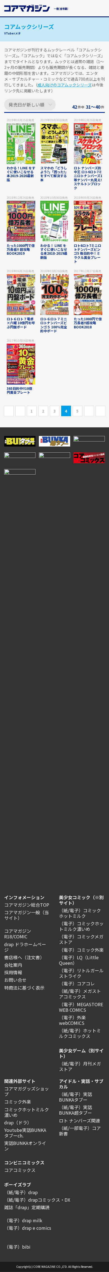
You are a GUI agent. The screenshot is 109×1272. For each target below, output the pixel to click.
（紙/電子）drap (21, 1192)
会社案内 (13, 964)
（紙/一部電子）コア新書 (80, 1131)
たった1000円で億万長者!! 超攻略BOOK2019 (21, 249)
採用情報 (13, 972)
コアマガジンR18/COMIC (17, 934)
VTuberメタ (12, 33)
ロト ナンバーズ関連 (79, 1120)
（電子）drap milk (23, 1220)
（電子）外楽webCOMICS (72, 1020)
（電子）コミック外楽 (81, 949)
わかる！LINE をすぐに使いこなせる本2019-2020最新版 (21, 173)
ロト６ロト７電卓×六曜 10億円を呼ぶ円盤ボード (21, 322)
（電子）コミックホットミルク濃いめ (81, 926)
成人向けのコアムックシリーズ (64, 85)
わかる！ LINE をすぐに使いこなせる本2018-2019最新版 (53, 251)
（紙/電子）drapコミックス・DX (37, 1199)
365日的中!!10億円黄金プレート (19, 390)
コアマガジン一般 (22, 912)
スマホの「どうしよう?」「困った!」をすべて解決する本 (54, 173)
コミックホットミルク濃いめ (26, 1112)
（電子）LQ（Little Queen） (79, 960)
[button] (102, 7)
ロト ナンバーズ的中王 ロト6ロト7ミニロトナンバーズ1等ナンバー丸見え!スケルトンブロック (88, 177)
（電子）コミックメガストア (81, 939)
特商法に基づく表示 (24, 987)
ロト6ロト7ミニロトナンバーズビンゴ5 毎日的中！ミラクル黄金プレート (87, 253)
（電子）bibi (17, 1246)
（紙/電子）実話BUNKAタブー (75, 1097)
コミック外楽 (17, 1101)
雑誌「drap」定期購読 (26, 1207)
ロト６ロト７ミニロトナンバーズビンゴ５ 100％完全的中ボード (53, 324)
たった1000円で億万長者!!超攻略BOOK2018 (88, 322)
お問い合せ (15, 979)
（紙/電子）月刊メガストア (80, 1066)
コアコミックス (19, 1170)
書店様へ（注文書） (24, 957)
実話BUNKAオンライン (25, 1146)
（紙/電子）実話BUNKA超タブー (75, 1110)
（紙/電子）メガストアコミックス (80, 994)
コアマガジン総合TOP (26, 904)
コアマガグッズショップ (26, 1091)
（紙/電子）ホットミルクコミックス (80, 1033)
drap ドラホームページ (25, 947)
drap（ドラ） (18, 1122)
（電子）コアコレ (77, 983)
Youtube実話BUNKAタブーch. (25, 1133)
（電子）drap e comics (27, 1227)
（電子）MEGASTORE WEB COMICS (81, 1007)
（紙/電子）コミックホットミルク (80, 913)
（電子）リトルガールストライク (81, 973)
